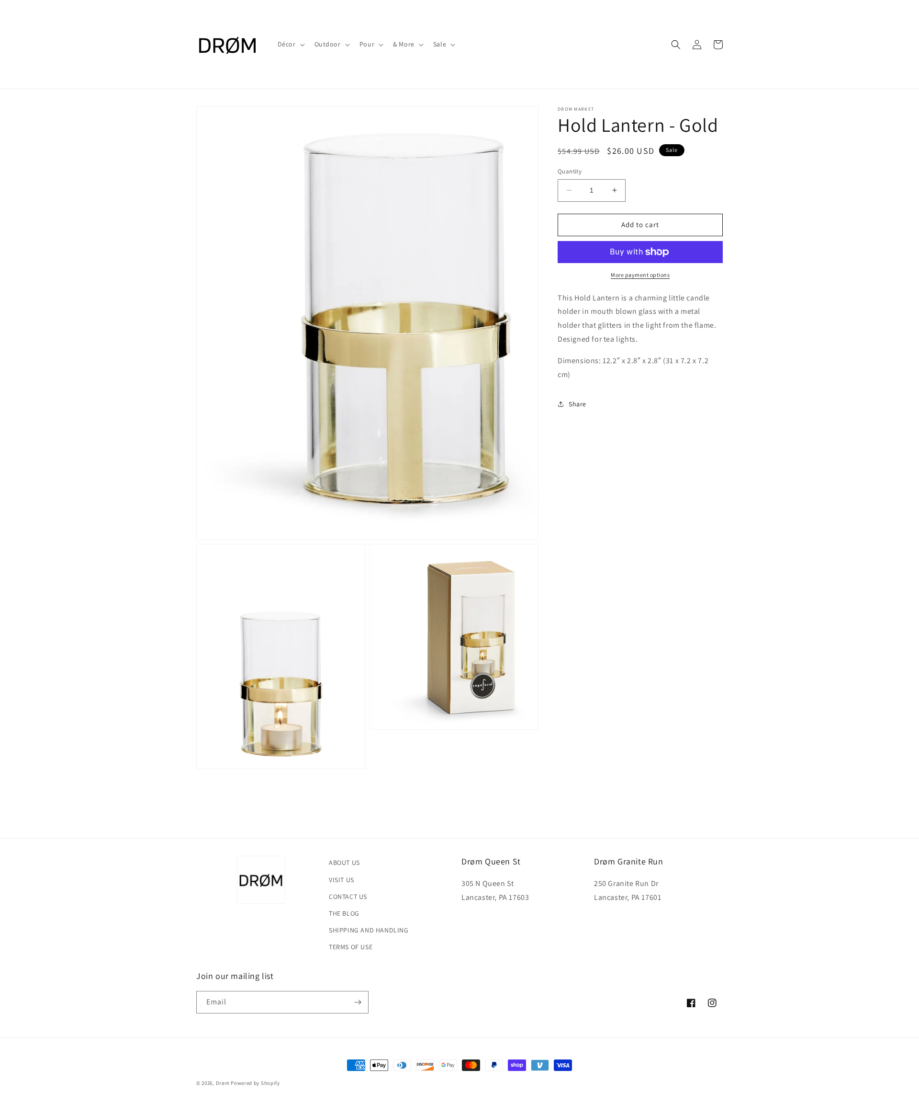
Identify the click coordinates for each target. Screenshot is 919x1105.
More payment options (640, 274)
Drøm (223, 1083)
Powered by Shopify (255, 1083)
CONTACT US (348, 896)
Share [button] (577, 404)
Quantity (570, 171)
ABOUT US (344, 862)
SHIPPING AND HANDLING (369, 930)
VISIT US (341, 879)
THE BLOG (344, 913)
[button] (290, 44)
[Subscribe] (357, 1002)
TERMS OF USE (350, 947)
